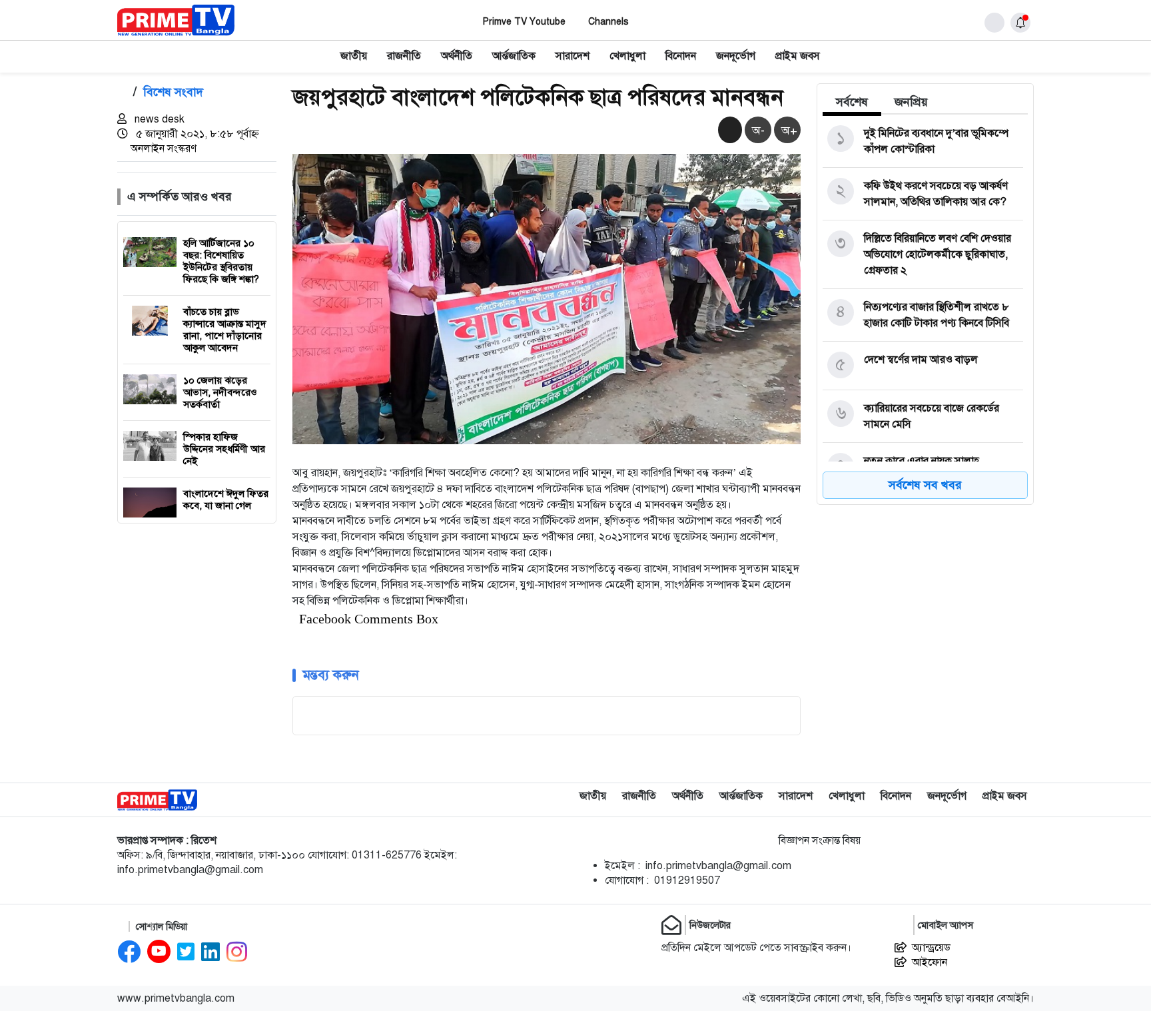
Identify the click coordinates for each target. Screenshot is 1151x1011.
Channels (608, 21)
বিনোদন (680, 56)
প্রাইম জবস (797, 56)
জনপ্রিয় (911, 102)
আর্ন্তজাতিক (514, 56)
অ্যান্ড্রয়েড (931, 947)
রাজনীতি (404, 56)
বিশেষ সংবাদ (173, 92)
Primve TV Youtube (524, 21)
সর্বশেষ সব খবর (925, 485)
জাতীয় (353, 56)
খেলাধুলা (627, 56)
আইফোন (929, 962)
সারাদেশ (572, 56)
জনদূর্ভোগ (735, 56)
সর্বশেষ (852, 102)
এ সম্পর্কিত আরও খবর (179, 196)
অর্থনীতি (456, 56)
